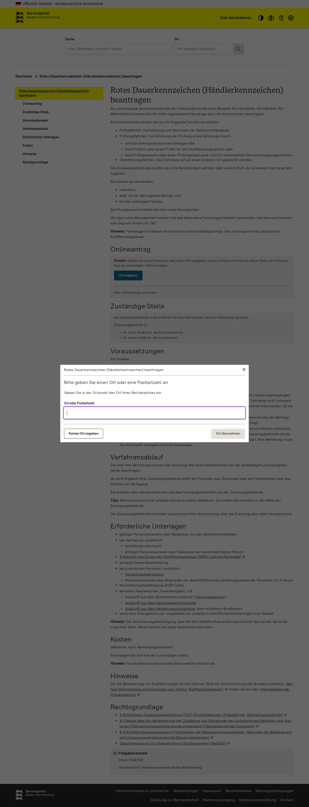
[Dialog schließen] (244, 369)
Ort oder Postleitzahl (79, 403)
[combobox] (154, 413)
